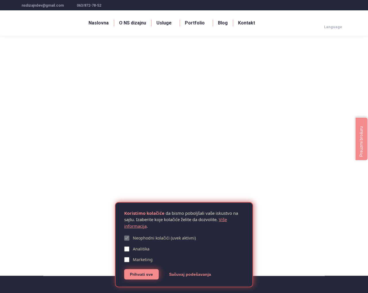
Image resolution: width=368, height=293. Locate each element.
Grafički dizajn (33, 242)
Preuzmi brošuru (361, 141)
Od (113, 242)
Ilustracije (55, 242)
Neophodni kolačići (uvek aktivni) (164, 238)
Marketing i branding (81, 242)
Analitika (141, 249)
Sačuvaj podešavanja (190, 274)
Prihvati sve (141, 274)
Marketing (143, 259)
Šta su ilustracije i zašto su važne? (67, 232)
